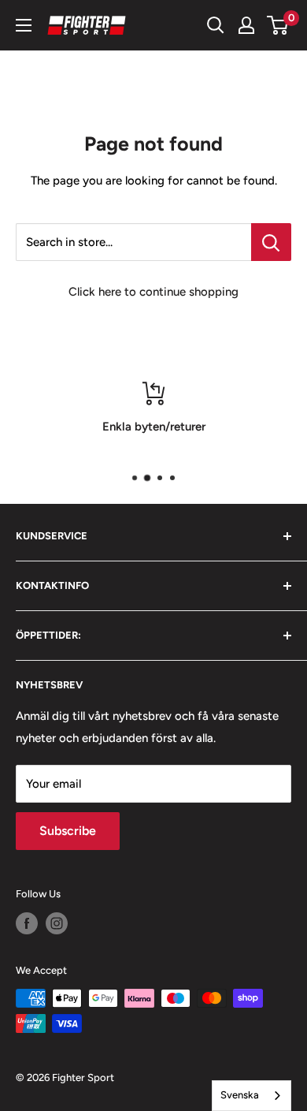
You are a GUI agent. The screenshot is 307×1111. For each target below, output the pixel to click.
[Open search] (215, 25)
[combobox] (251, 1095)
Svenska (239, 1095)
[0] (278, 25)
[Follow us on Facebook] (27, 923)
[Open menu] (23, 25)
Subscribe (67, 830)
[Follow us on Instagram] (57, 923)
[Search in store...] (271, 242)
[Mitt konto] (246, 25)
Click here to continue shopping (153, 292)
